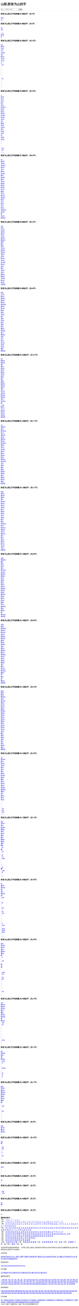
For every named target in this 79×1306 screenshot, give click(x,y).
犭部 (60, 1284)
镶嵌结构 (24, 1302)
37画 (30, 1293)
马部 (73, 1282)
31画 (11, 1293)
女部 (54, 1282)
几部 (45, 1280)
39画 (36, 1293)
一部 (2, 1280)
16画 (41, 1291)
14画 (35, 1291)
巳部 (39, 1284)
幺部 (45, 1284)
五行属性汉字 (61, 1256)
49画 (60, 1293)
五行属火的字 (33, 1272)
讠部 (8, 1282)
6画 (13, 1291)
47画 (54, 1293)
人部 (27, 1280)
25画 (69, 1291)
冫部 (36, 1282)
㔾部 (17, 1282)
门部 (57, 1282)
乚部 (20, 1280)
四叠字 (26, 1256)
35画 (23, 1293)
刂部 (20, 1282)
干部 (76, 1282)
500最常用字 (33, 1256)
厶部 (5, 1282)
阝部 (70, 1280)
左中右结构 (23, 1300)
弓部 (33, 1284)
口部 (64, 1282)
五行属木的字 (14, 1272)
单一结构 (4, 1300)
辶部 (64, 1284)
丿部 (11, 1280)
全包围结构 (17, 1302)
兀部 (36, 1284)
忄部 (67, 1284)
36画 (27, 1293)
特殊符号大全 (70, 1256)
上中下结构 (31, 1300)
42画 (45, 1293)
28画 (2, 1293)
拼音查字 (4, 1256)
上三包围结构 (67, 1300)
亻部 (67, 1280)
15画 (38, 1291)
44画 (48, 1293)
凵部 (39, 1282)
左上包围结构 (48, 1300)
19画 (50, 1291)
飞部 (5, 1284)
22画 (60, 1291)
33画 (17, 1293)
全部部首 (72, 1284)
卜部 (60, 1280)
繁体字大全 (41, 1256)
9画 (20, 1291)
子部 (45, 1282)
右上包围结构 (39, 1300)
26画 (72, 1291)
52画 (67, 1293)
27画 (75, 1291)
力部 (42, 1280)
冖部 (33, 1282)
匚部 (76, 1280)
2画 (4, 1291)
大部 (42, 1282)
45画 (51, 1293)
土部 (11, 1284)
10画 (23, 1291)
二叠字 (17, 1256)
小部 (48, 1282)
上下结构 (16, 1300)
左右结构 (10, 1300)
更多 (3, 151)
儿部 (33, 1280)
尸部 (17, 1284)
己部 (51, 1282)
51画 (64, 1293)
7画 (16, 1291)
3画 (6, 1291)
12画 (29, 1291)
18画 (47, 1291)
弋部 (51, 1284)
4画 (9, 1291)
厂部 (57, 1280)
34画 (20, 1293)
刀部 (54, 1280)
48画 (57, 1293)
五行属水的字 (24, 1272)
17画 (44, 1291)
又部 (30, 1280)
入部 (48, 1280)
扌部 (67, 1282)
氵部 (48, 1284)
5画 (11, 1291)
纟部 (57, 1284)
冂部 (30, 1282)
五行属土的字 (42, 1272)
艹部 (54, 1284)
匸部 (2, 1282)
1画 (2, 1291)
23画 (63, 1291)
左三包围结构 (8, 1302)
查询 (20, 9)
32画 (14, 1293)
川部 (14, 1284)
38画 (33, 1293)
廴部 (11, 1282)
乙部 (5, 1280)
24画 (66, 1291)
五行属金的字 (5, 1272)
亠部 (27, 1282)
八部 (51, 1280)
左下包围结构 (57, 1300)
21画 (57, 1291)
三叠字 (21, 1256)
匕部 (64, 1280)
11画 (26, 1291)
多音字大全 (11, 1256)
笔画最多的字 (13, 1259)
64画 (70, 1293)
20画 (53, 1291)
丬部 (20, 1284)
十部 (36, 1280)
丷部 (23, 1282)
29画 (5, 1293)
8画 (18, 1291)
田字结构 (36, 1302)
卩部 (14, 1282)
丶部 (23, 1280)
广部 (8, 1284)
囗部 (42, 1284)
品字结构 (30, 1302)
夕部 (27, 1284)
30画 (8, 1293)
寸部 (23, 1284)
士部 (2, 1284)
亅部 (17, 1280)
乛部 (8, 1280)
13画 (32, 1291)
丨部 (14, 1280)
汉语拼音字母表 (50, 1256)
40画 (39, 1293)
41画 (42, 1293)
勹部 (73, 1280)
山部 (70, 1282)
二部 (39, 1280)
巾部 (30, 1284)
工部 (60, 1282)
